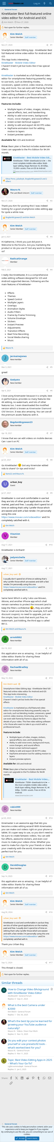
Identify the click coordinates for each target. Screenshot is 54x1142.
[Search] (50, 3)
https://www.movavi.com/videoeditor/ (21, 517)
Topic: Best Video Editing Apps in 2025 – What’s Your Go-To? (30, 1061)
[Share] (47, 45)
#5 (51, 367)
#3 (51, 236)
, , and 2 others (26, 180)
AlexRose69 (13, 996)
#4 (51, 269)
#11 (50, 568)
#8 (51, 460)
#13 (50, 678)
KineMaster (7, 75)
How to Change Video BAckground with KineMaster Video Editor (28, 991)
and (20, 217)
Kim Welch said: (10, 684)
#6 (51, 390)
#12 (50, 648)
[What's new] (44, 3)
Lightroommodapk (15, 1066)
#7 (51, 433)
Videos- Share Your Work (27, 1031)
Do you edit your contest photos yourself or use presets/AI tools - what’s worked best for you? (27, 1044)
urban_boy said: (10, 574)
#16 (50, 912)
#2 (51, 200)
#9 (51, 493)
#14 (50, 818)
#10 (50, 545)
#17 (50, 962)
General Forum (25, 996)
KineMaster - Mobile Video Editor (19, 62)
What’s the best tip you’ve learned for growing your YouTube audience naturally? (30, 1024)
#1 (51, 45)
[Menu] (4, 3)
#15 (50, 876)
